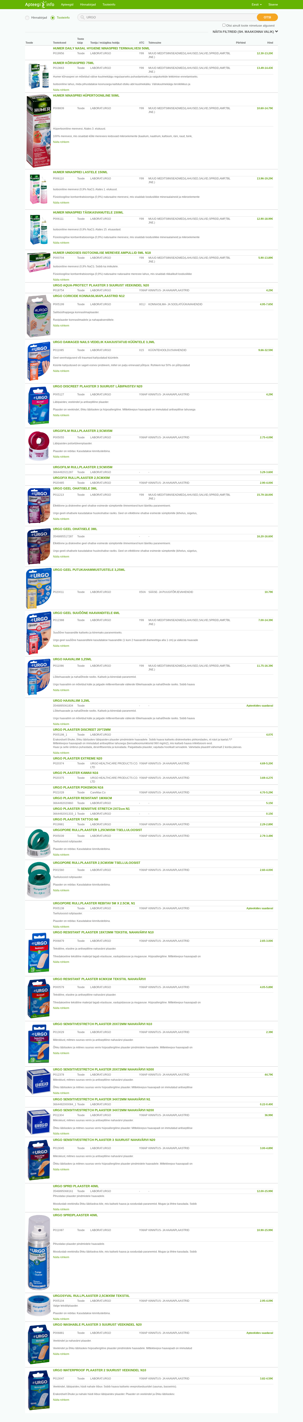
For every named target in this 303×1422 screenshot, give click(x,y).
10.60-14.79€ (265, 108)
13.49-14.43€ (265, 68)
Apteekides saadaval (259, 705)
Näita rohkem (61, 89)
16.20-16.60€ (265, 536)
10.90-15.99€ (265, 1230)
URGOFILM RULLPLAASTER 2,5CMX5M (82, 431)
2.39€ (269, 1032)
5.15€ (269, 803)
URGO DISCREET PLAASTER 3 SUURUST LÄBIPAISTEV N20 (97, 386)
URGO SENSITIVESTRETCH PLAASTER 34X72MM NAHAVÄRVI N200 (103, 1110)
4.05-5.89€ (266, 987)
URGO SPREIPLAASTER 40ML (75, 1215)
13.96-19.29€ (265, 178)
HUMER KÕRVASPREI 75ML (73, 63)
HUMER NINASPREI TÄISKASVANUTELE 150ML (88, 212)
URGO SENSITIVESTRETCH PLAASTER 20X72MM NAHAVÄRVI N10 (102, 1024)
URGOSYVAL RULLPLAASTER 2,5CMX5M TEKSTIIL (91, 1296)
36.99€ (269, 1115)
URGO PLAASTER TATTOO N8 (75, 819)
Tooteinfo (108, 4)
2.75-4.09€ (266, 437)
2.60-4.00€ (266, 870)
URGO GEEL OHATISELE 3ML (75, 488)
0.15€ (269, 813)
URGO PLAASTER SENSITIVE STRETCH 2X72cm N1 (91, 808)
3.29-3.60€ (266, 472)
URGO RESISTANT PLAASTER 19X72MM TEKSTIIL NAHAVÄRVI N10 (103, 932)
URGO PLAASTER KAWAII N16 (75, 773)
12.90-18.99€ (265, 218)
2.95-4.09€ (266, 1300)
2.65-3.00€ (266, 940)
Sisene (273, 4)
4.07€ (269, 734)
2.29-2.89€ (266, 824)
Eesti (256, 4)
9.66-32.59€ (265, 350)
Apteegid (67, 4)
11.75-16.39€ (265, 665)
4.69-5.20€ (266, 763)
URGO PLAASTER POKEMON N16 (78, 787)
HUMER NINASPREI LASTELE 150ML (80, 172)
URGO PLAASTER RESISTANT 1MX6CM (82, 798)
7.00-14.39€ (265, 620)
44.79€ (269, 1074)
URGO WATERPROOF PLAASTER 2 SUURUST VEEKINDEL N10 (99, 1370)
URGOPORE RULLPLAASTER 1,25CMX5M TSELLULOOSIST (97, 830)
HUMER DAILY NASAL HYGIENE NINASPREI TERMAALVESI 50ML (101, 48)
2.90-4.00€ (266, 482)
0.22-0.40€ (266, 1104)
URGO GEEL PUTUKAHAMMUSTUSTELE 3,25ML (89, 569)
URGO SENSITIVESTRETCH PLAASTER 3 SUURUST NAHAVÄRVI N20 (104, 1140)
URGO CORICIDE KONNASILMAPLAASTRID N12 (89, 296)
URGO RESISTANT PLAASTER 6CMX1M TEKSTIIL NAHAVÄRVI (99, 979)
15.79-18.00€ (265, 494)
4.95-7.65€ (266, 304)
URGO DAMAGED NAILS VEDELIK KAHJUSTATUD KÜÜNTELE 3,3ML (104, 342)
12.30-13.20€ (265, 53)
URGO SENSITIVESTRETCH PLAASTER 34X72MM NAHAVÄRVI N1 (101, 1099)
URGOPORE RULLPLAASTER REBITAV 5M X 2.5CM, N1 (94, 903)
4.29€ (269, 290)
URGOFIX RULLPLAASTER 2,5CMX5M (81, 478)
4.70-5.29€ (266, 792)
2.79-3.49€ (266, 835)
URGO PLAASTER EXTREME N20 (77, 758)
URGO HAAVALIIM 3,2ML (71, 700)
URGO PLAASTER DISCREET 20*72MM (82, 729)
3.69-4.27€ (266, 777)
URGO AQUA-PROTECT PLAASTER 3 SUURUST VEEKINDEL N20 (101, 285)
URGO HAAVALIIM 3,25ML (72, 659)
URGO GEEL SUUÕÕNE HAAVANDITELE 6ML (86, 613)
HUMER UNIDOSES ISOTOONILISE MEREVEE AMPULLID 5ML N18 (102, 252)
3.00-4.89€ (266, 1148)
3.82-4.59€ (266, 1378)
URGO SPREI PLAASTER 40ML (76, 1186)
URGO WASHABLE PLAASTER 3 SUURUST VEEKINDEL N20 (97, 1324)
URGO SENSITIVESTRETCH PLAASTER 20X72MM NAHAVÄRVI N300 (103, 1069)
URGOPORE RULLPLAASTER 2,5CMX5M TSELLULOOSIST (96, 862)
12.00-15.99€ (265, 1191)
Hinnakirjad (88, 4)
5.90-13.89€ (265, 257)
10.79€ (269, 592)
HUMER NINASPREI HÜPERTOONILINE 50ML (86, 95)
